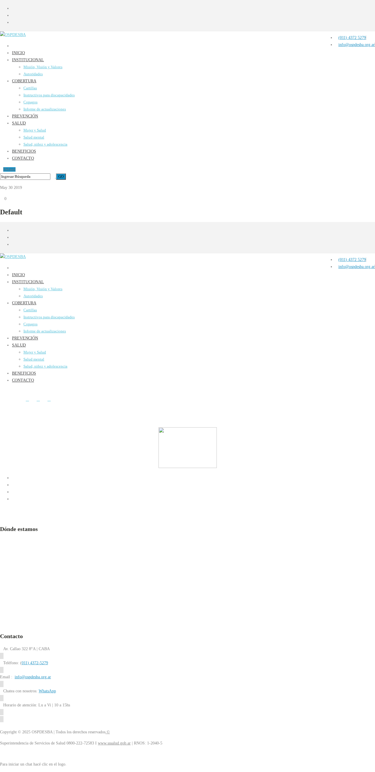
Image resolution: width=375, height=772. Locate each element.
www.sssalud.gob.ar (114, 743)
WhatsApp (47, 691)
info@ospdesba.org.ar (33, 677)
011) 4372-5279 (35, 663)
